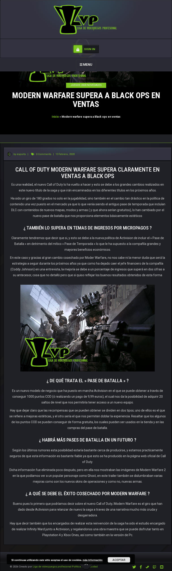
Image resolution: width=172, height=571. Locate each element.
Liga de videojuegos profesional (52, 566)
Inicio (55, 116)
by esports (19, 154)
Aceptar (118, 560)
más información (93, 560)
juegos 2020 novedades (86, 85)
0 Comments (43, 154)
